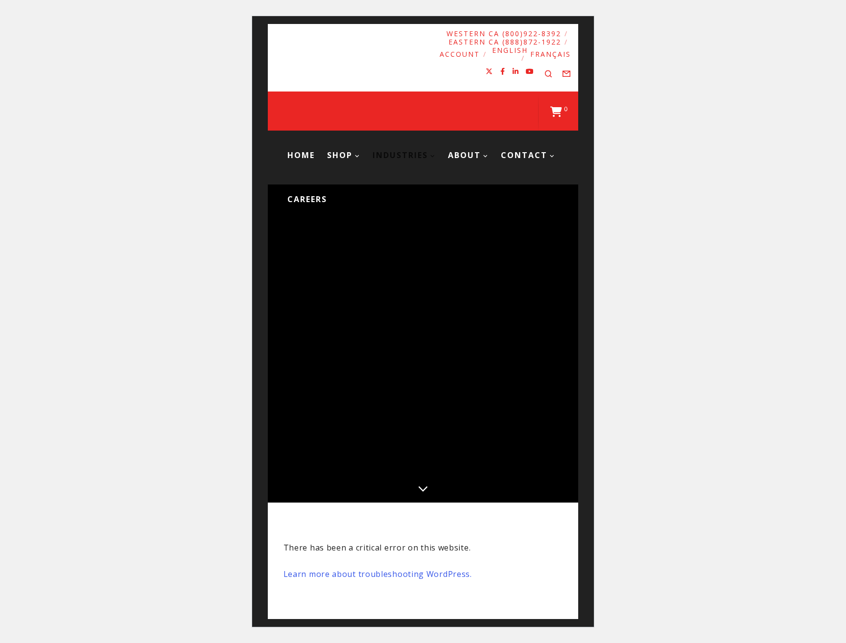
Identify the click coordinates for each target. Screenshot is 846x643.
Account (460, 54)
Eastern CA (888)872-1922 (504, 41)
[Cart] (556, 111)
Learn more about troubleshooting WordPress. (377, 574)
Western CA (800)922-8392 (503, 33)
